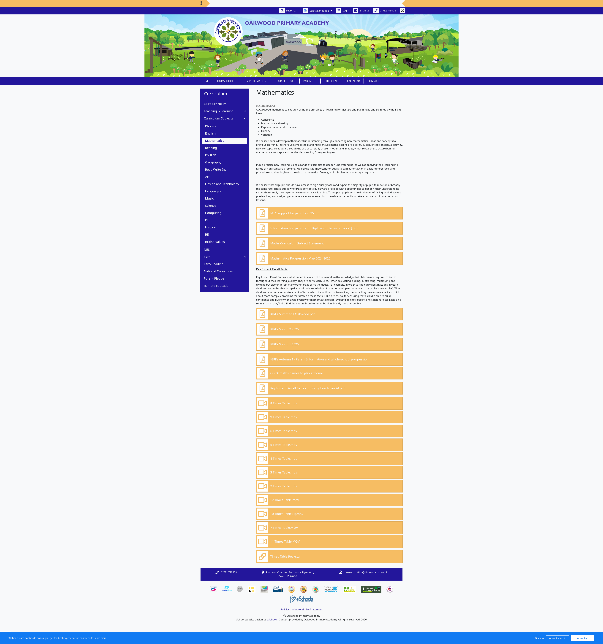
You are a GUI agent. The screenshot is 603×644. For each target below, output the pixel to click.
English (210, 133)
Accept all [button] (582, 638)
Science (210, 205)
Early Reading (213, 264)
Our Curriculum (215, 104)
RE (207, 234)
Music (209, 198)
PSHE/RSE (212, 155)
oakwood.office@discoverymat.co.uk (366, 572)
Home (205, 81)
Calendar (353, 81)
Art (207, 177)
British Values (215, 242)
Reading (211, 148)
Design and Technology (222, 184)
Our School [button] (225, 81)
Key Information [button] (255, 81)
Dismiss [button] (539, 638)
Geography (213, 162)
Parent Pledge (214, 278)
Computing (213, 213)
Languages (213, 191)
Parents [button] (309, 81)
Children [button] (330, 81)
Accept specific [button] (557, 638)
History (210, 227)
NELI (207, 249)
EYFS (207, 257)
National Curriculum (218, 271)
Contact (373, 81)
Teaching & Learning (219, 111)
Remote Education (217, 286)
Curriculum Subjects (218, 118)
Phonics (211, 126)
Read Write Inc (215, 169)
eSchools (272, 619)
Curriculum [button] (285, 81)
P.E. (207, 220)
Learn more (100, 638)
